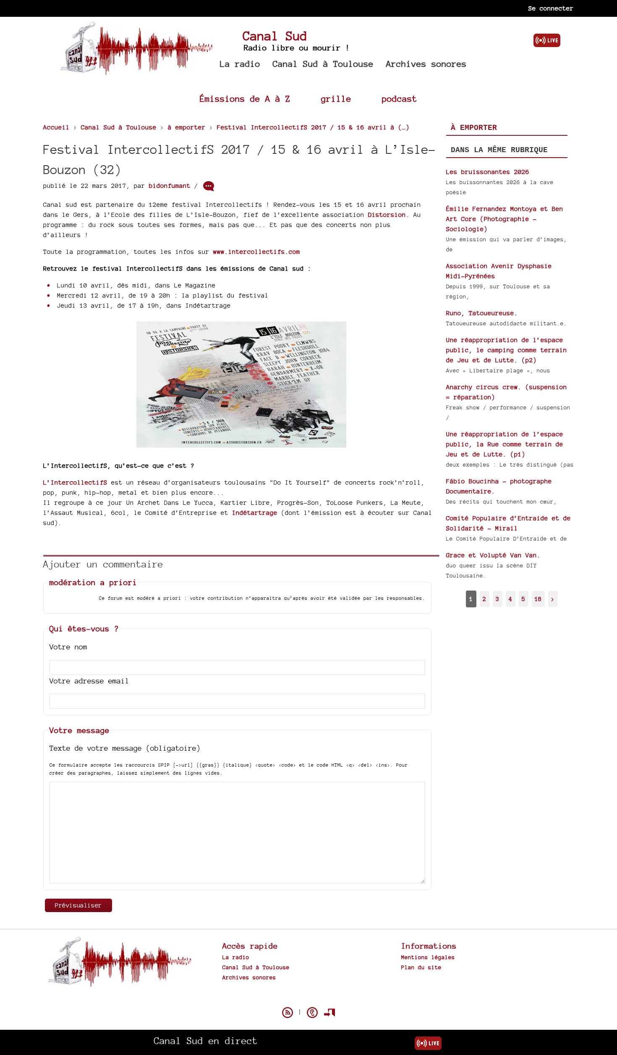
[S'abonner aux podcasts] (312, 1012)
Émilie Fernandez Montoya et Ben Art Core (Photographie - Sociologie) (504, 218)
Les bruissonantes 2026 (487, 171)
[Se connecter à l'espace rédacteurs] (329, 1012)
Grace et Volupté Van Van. (493, 555)
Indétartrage (254, 512)
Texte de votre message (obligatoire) (125, 748)
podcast (399, 98)
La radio (240, 63)
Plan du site (421, 967)
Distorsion (387, 214)
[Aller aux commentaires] (208, 186)
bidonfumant (170, 185)
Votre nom (68, 646)
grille (336, 98)
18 (538, 598)
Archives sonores (426, 63)
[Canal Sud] (136, 71)
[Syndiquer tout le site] (287, 1012)
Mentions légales (428, 957)
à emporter (474, 128)
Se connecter (551, 8)
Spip (308, 997)
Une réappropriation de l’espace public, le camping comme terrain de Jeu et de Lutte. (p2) (506, 350)
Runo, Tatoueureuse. (482, 312)
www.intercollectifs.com (256, 251)
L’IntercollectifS (75, 482)
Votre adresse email (89, 680)
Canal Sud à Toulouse (323, 63)
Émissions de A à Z (245, 98)
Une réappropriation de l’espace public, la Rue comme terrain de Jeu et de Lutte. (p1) (504, 444)
